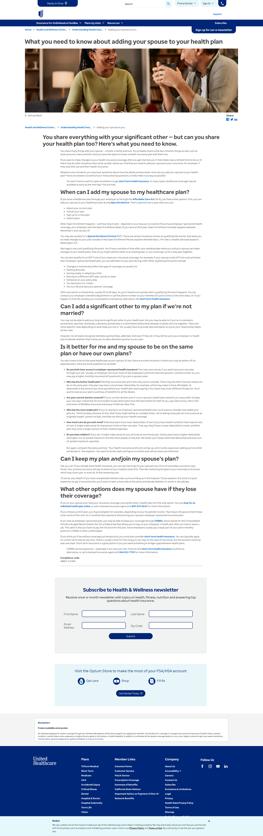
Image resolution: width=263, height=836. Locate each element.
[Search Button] (168, 4)
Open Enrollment (120, 202)
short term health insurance (155, 298)
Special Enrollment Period (102, 236)
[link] (58, 3)
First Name (71, 614)
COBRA (158, 520)
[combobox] (147, 4)
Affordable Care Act (143, 199)
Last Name (137, 614)
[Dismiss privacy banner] (209, 821)
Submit (130, 636)
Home (28, 29)
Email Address (69, 625)
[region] (131, 729)
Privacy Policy (136, 828)
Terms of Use (155, 828)
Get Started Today (132, 694)
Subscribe (221, 23)
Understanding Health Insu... (87, 29)
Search (129, 4)
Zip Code (136, 625)
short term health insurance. (159, 536)
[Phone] (222, 3)
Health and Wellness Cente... (51, 29)
